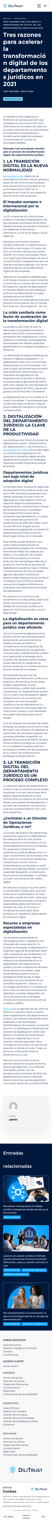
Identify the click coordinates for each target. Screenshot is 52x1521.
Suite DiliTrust (11, 1408)
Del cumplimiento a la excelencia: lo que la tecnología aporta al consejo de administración (25, 1316)
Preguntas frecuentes (15, 1384)
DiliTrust (8, 1008)
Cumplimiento (11, 1387)
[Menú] (39, 6)
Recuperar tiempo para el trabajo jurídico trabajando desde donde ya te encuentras (25, 1209)
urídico (25, 449)
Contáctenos (10, 1354)
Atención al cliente (14, 1381)
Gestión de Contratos (34, 1270)
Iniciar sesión (10, 1366)
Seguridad (9, 1390)
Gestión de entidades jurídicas (20, 1421)
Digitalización (13, 99)
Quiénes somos (12, 1345)
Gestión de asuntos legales (18, 1418)
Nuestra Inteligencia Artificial (19, 1348)
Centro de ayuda (12, 1377)
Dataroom (9, 1424)
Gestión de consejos (14, 1411)
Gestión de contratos (15, 1414)
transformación (15, 176)
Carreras (7, 1351)
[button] (46, 5)
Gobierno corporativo (16, 1274)
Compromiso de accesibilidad (20, 1394)
